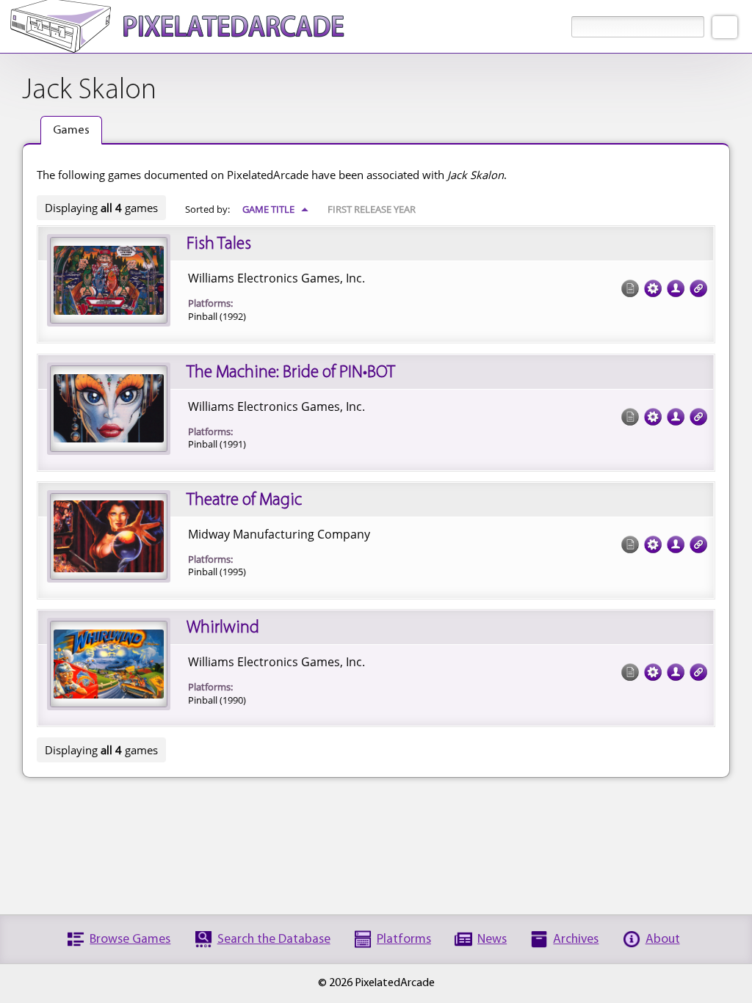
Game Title (275, 209)
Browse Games (130, 939)
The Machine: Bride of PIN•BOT (291, 373)
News (492, 939)
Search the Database (273, 939)
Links (698, 288)
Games (71, 130)
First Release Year (372, 209)
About (663, 939)
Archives (576, 939)
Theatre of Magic (244, 500)
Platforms (404, 939)
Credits (675, 288)
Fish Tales (219, 244)
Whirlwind (223, 628)
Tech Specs (653, 288)
